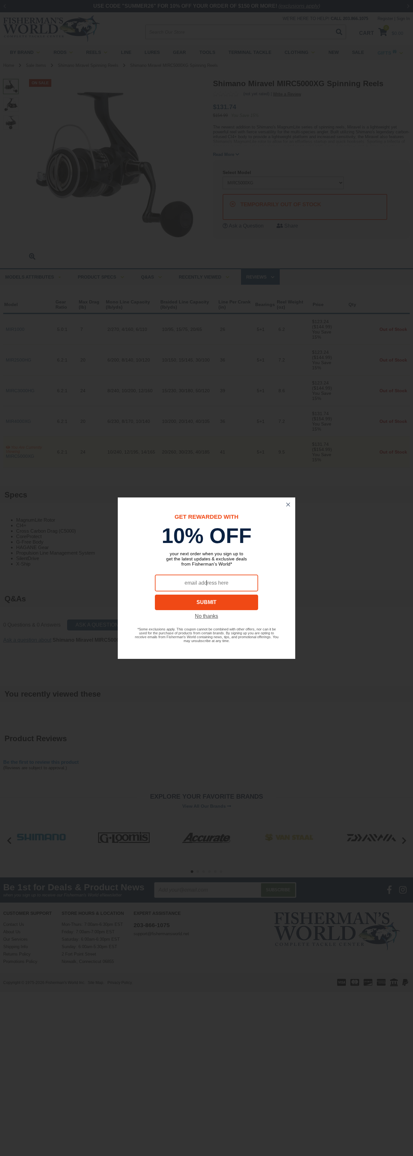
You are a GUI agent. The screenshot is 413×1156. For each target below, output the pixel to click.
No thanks (206, 616)
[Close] (288, 504)
